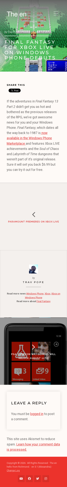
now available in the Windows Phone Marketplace (29, 138)
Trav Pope (33, 282)
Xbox (47, 293)
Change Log (13, 470)
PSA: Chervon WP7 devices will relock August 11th (33, 356)
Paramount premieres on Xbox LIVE (33, 221)
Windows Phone (35, 293)
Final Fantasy (43, 301)
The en (16, 14)
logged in (36, 414)
